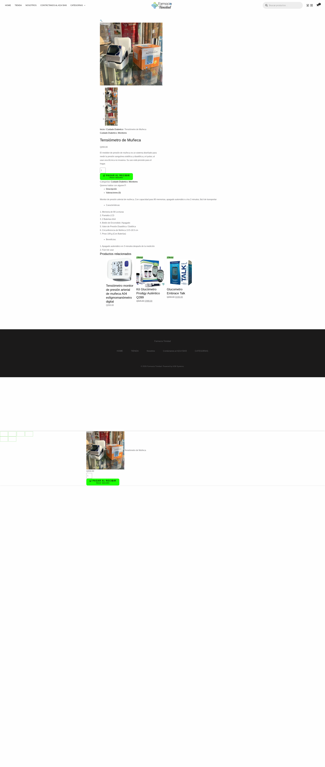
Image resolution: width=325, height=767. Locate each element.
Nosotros (31, 5)
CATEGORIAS (76, 5)
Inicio (102, 129)
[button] (84, 5)
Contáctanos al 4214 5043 (53, 5)
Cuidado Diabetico (114, 129)
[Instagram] (311, 5)
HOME (8, 5)
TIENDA (18, 5)
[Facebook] (308, 5)
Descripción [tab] (111, 189)
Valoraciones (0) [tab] (113, 193)
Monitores (122, 133)
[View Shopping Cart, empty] (317, 5)
